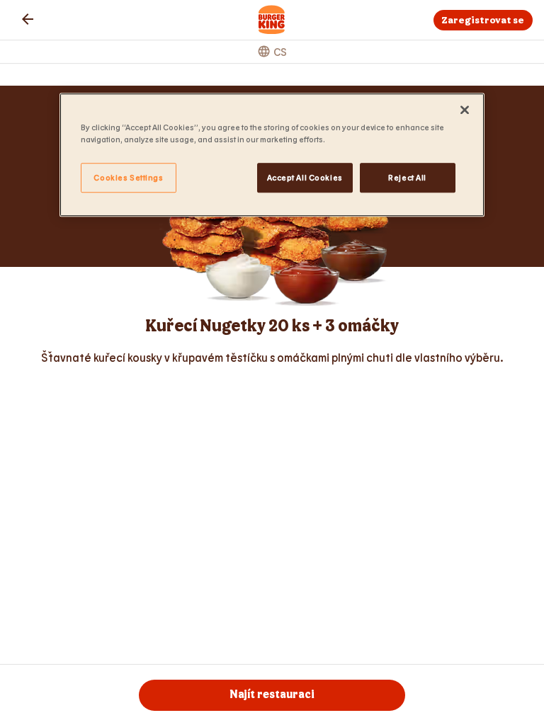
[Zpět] (27, 19)
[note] (272, 357)
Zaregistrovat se (482, 20)
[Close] (464, 109)
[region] (272, 155)
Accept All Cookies (305, 177)
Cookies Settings (128, 177)
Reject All (407, 177)
